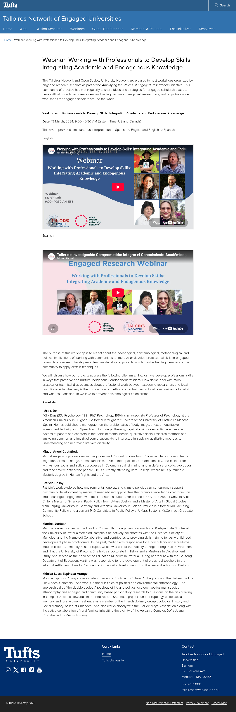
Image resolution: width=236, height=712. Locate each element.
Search (225, 5)
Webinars (77, 29)
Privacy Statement (197, 703)
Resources (207, 29)
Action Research (50, 29)
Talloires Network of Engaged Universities (62, 18)
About (25, 29)
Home (8, 40)
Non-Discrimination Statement (164, 703)
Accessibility (219, 703)
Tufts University (113, 660)
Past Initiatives (180, 29)
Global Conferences (107, 29)
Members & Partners (146, 29)
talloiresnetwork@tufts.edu (200, 689)
